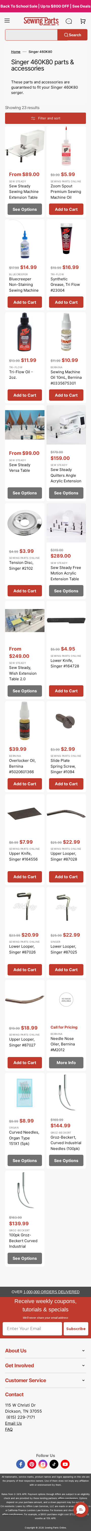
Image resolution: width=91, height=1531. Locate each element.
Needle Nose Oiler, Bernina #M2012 (63, 1044)
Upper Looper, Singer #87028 (64, 856)
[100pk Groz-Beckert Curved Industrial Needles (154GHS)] (24, 1219)
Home (15, 52)
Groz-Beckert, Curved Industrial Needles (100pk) (66, 1143)
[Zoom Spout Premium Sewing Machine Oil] (66, 171)
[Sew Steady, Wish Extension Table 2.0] (24, 650)
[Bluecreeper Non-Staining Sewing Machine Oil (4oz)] (24, 264)
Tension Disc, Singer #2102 (21, 565)
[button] (7, 21)
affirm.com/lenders (68, 1498)
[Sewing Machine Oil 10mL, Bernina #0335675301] (66, 357)
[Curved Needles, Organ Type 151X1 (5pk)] (24, 1121)
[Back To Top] (83, 1523)
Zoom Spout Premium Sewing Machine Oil (66, 192)
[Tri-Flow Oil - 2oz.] (24, 357)
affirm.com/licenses (12, 1514)
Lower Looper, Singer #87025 (64, 949)
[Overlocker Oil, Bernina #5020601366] (24, 746)
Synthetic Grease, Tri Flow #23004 (65, 285)
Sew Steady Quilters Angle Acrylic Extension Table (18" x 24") (66, 478)
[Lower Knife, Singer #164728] (66, 650)
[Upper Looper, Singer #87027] (24, 1025)
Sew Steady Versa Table (19, 467)
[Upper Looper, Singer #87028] (66, 839)
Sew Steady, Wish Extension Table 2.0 (23, 673)
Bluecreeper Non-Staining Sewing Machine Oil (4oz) (24, 287)
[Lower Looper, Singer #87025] (66, 932)
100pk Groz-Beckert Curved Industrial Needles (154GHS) (23, 1246)
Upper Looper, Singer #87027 (22, 1042)
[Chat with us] (68, 21)
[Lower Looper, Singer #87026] (24, 932)
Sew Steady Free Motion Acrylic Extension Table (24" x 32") (66, 576)
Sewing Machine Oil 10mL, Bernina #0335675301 (66, 377)
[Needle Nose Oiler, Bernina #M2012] (66, 1025)
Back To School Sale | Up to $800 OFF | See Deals (45, 6)
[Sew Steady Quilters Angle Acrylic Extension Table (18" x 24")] (66, 453)
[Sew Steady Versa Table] (24, 453)
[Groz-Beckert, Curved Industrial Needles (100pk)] (66, 1121)
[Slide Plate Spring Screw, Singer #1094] (66, 746)
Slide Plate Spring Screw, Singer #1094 (63, 766)
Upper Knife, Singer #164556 (23, 856)
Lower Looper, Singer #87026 (22, 949)
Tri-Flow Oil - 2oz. (21, 374)
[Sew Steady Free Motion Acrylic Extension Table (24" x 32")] (66, 551)
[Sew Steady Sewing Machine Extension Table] (24, 171)
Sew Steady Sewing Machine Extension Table (24, 192)
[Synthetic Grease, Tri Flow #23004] (66, 264)
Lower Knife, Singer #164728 (65, 663)
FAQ (9, 1429)
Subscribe (76, 1328)
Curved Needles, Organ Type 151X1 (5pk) (24, 1138)
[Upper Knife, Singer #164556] (24, 839)
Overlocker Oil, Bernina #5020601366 (22, 766)
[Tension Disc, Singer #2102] (24, 551)
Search (75, 34)
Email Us (13, 1423)
